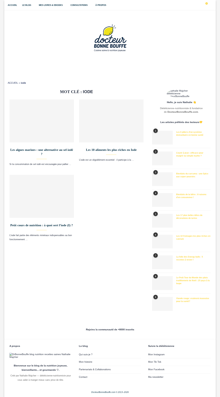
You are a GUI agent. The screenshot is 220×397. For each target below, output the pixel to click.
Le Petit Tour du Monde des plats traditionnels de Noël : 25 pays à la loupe (193, 280)
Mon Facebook (156, 369)
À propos (100, 5)
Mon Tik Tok (154, 361)
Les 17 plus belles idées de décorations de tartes (189, 216)
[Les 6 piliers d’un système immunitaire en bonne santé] (162, 137)
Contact (83, 377)
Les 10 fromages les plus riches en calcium (193, 237)
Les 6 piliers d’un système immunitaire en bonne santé (189, 133)
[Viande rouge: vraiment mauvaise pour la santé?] (162, 304)
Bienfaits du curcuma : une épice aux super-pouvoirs (192, 175)
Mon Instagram (156, 354)
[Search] (210, 5)
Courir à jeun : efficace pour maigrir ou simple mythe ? (189, 154)
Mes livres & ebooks (51, 5)
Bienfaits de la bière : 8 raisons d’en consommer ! (191, 196)
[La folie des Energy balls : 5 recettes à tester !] (162, 262)
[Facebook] (190, 5)
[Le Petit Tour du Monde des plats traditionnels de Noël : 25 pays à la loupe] (162, 283)
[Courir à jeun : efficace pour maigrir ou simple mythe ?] (162, 158)
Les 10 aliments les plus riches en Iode (111, 150)
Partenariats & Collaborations (95, 369)
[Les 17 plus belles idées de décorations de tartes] (162, 221)
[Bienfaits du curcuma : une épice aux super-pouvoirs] (162, 179)
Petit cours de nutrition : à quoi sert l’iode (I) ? (41, 225)
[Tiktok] (200, 5)
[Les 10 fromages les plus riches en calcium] (162, 241)
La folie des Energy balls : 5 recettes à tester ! (189, 258)
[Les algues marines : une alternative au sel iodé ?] (41, 120)
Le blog (26, 5)
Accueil (12, 5)
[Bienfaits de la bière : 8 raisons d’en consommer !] (162, 200)
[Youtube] (197, 5)
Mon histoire (85, 361)
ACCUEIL (13, 82)
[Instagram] (193, 5)
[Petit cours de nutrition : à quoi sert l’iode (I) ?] (41, 196)
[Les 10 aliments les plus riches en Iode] (111, 120)
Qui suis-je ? (85, 354)
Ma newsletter (155, 377)
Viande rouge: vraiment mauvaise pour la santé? (192, 300)
